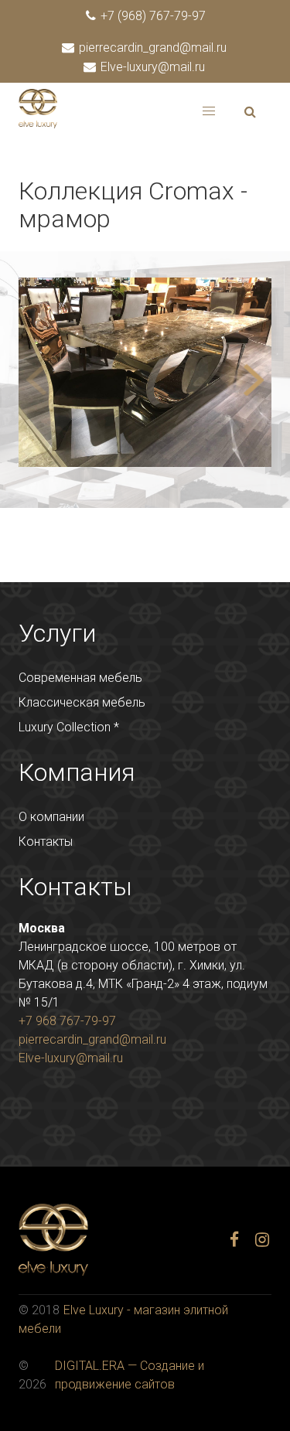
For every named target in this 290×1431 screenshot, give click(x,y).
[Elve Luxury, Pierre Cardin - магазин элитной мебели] (38, 124)
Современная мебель (80, 677)
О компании (51, 816)
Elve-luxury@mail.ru (151, 67)
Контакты (46, 841)
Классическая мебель (82, 702)
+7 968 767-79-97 (67, 1021)
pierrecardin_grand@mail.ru (151, 47)
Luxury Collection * (69, 727)
